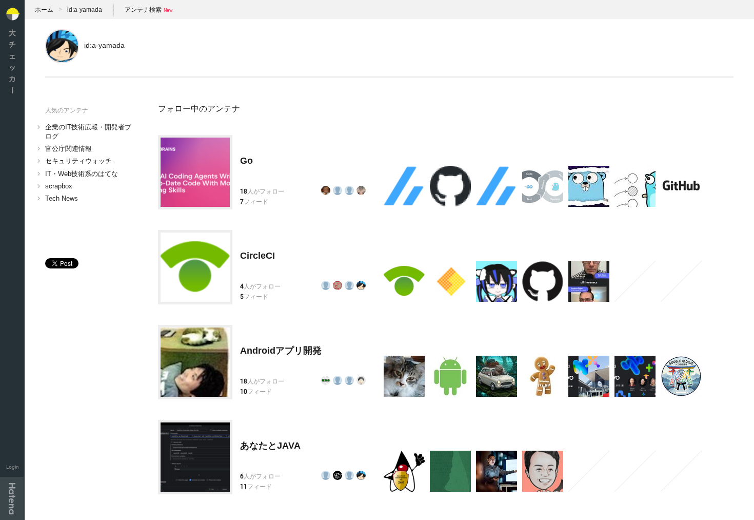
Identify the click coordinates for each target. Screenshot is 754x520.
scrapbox (58, 186)
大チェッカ (12, 61)
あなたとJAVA (270, 445)
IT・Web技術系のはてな (81, 174)
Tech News (61, 198)
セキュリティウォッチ (78, 161)
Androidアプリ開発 (281, 350)
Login (12, 467)
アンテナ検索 (143, 9)
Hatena (12, 498)
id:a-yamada (84, 9)
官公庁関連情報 (68, 148)
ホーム (44, 9)
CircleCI (257, 256)
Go (246, 161)
